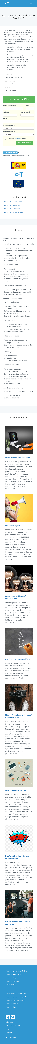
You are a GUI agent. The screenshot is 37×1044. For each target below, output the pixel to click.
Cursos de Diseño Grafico (13, 202)
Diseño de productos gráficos (17, 659)
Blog (7, 1029)
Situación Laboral (9, 125)
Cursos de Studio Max (12, 205)
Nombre (10, 106)
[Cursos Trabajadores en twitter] (13, 1019)
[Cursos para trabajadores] (7, 3)
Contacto (9, 1032)
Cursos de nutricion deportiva (15, 1000)
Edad (28, 106)
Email (5, 119)
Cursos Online (10, 984)
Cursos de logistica (12, 1004)
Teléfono (6, 112)
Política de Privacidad (13, 1025)
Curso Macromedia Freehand (17, 457)
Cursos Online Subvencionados (16, 993)
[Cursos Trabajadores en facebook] (8, 1019)
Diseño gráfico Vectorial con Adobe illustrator (17, 857)
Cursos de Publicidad (12, 209)
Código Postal (25, 112)
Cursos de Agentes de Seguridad (16, 997)
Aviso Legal (9, 1022)
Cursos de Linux (11, 1007)
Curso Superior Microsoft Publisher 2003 (15, 597)
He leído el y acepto (17, 138)
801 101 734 (11, 1037)
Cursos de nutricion (12, 981)
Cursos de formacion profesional (16, 971)
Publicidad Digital (12, 525)
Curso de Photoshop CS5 (15, 790)
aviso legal (18, 138)
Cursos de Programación (14, 978)
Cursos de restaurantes (13, 974)
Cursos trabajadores (10, 152)
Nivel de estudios (9, 132)
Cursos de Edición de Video (14, 212)
